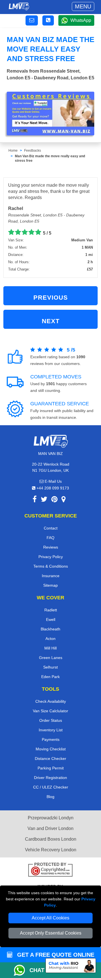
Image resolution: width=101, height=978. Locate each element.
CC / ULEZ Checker (50, 787)
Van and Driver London (50, 828)
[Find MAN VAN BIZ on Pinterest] (54, 500)
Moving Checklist (51, 749)
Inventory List (51, 730)
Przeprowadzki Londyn (51, 817)
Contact (51, 528)
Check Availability (50, 701)
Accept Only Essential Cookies (50, 933)
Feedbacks (32, 150)
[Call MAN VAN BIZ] (48, 20)
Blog (50, 796)
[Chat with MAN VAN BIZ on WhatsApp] (21, 970)
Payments (50, 739)
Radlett (50, 610)
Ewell (50, 619)
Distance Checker (50, 758)
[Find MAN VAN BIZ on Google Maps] (63, 500)
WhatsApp (80, 20)
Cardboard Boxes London (50, 839)
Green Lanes (50, 657)
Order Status (50, 720)
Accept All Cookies (50, 917)
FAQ (50, 537)
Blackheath (50, 629)
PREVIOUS (50, 297)
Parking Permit (51, 768)
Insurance (50, 576)
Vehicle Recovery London (50, 849)
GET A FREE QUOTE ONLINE (54, 955)
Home (13, 150)
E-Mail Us (52, 481)
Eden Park (50, 676)
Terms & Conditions (50, 566)
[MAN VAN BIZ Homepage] (19, 6)
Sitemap (50, 585)
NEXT (50, 321)
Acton (50, 638)
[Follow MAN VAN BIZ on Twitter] (44, 500)
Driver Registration (50, 777)
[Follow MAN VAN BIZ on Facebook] (35, 500)
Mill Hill (50, 648)
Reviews (50, 547)
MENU (83, 6)
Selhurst (50, 667)
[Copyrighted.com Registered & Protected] (50, 870)
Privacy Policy (50, 556)
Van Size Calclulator (50, 711)
